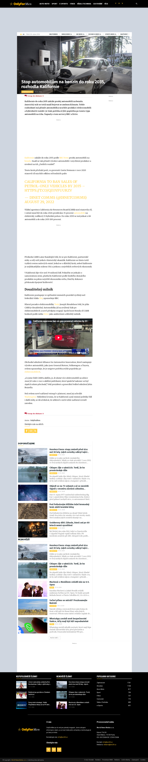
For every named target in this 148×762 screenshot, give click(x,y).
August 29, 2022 (39, 202)
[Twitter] (122, 3)
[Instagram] (119, 3)
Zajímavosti (27, 92)
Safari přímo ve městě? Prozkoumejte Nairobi (68, 601)
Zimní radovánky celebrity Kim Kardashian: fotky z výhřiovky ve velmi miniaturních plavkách (39, 683)
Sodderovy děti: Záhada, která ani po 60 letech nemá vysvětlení (69, 524)
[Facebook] (116, 3)
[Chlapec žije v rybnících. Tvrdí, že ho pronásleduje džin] (32, 474)
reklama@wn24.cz (109, 744)
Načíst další (54, 638)
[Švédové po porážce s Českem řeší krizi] (21, 695)
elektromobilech (32, 372)
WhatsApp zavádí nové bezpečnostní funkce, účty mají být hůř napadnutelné (69, 620)
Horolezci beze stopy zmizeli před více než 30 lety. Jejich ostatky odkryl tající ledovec (69, 450)
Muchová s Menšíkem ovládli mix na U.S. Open (69, 583)
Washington (30, 397)
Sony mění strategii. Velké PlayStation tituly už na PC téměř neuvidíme (39, 704)
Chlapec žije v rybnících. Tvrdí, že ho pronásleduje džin (67, 469)
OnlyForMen (35, 420)
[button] (137, 4)
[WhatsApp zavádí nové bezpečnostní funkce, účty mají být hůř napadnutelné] (32, 625)
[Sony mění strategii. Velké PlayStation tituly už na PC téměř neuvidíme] (21, 705)
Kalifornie (29, 158)
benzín (28, 161)
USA (41, 298)
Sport (51, 587)
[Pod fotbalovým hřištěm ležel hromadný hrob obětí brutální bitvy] (32, 511)
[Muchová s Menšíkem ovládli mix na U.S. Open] (32, 589)
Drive (46, 314)
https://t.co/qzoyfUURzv (48, 190)
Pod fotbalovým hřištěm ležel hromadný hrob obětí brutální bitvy (69, 505)
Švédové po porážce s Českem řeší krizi (39, 693)
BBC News (64, 158)
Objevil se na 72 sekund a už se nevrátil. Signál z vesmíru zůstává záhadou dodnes (69, 487)
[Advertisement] (58, 137)
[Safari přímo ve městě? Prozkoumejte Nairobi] (32, 607)
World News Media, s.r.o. (19, 760)
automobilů (79, 213)
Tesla (56, 304)
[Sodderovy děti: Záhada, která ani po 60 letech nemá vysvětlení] (32, 529)
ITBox (52, 624)
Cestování (53, 605)
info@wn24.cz (63, 737)
